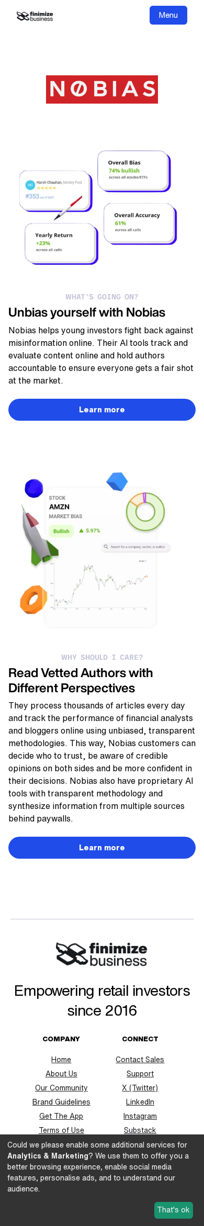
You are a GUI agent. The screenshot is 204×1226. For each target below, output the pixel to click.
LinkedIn (140, 1102)
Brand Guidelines (61, 1102)
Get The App (61, 1116)
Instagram (140, 1116)
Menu (168, 15)
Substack (140, 1130)
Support (140, 1073)
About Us (61, 1073)
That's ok (173, 1209)
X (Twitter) (140, 1088)
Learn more (102, 409)
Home (61, 1059)
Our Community (61, 1088)
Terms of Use (61, 1130)
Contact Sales (140, 1059)
